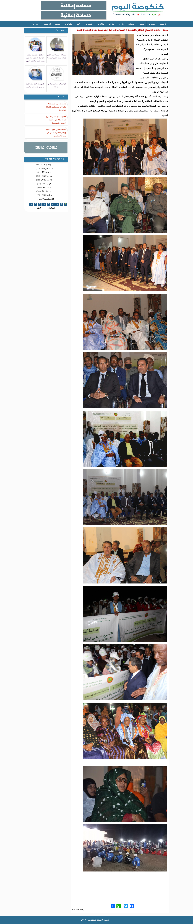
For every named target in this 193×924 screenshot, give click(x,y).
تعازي (57, 24)
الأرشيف (47, 24)
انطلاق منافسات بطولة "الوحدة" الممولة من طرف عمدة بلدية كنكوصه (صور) (35, 58)
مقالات (111, 24)
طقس (141, 24)
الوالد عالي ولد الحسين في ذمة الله (57, 85)
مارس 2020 (46, 180)
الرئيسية (163, 24)
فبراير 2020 (47, 176)
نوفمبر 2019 (46, 165)
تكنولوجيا (68, 24)
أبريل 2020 (46, 184)
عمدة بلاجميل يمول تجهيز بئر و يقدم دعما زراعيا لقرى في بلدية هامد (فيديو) (55, 133)
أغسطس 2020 (46, 199)
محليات (131, 24)
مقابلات (101, 24)
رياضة (79, 24)
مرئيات (60, 97)
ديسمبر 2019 (46, 169)
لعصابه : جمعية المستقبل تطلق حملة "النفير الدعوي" (56, 56)
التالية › (51, 208)
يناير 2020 (46, 172)
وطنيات (152, 24)
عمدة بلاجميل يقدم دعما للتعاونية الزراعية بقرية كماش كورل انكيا (55, 107)
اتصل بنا (35, 24)
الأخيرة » (37, 208)
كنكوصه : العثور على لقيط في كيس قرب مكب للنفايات (35, 85)
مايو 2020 (46, 188)
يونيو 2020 (47, 191)
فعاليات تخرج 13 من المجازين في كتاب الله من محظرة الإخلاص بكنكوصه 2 (56, 120)
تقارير (121, 24)
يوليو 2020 (47, 195)
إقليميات (89, 24)
